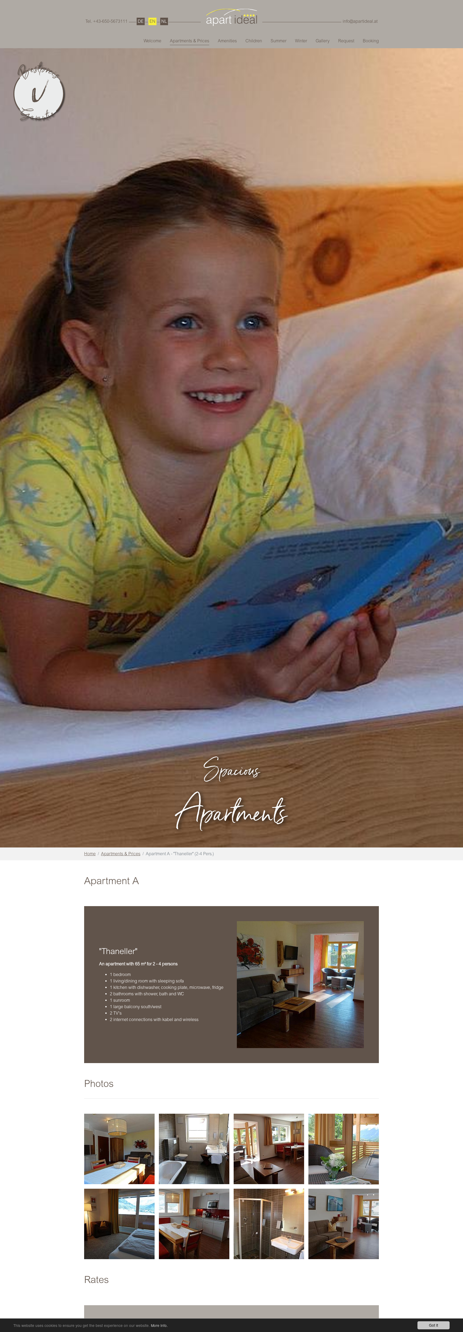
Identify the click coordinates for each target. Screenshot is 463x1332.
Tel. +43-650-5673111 (106, 21)
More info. (159, 1325)
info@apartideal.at (360, 21)
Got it (433, 1325)
